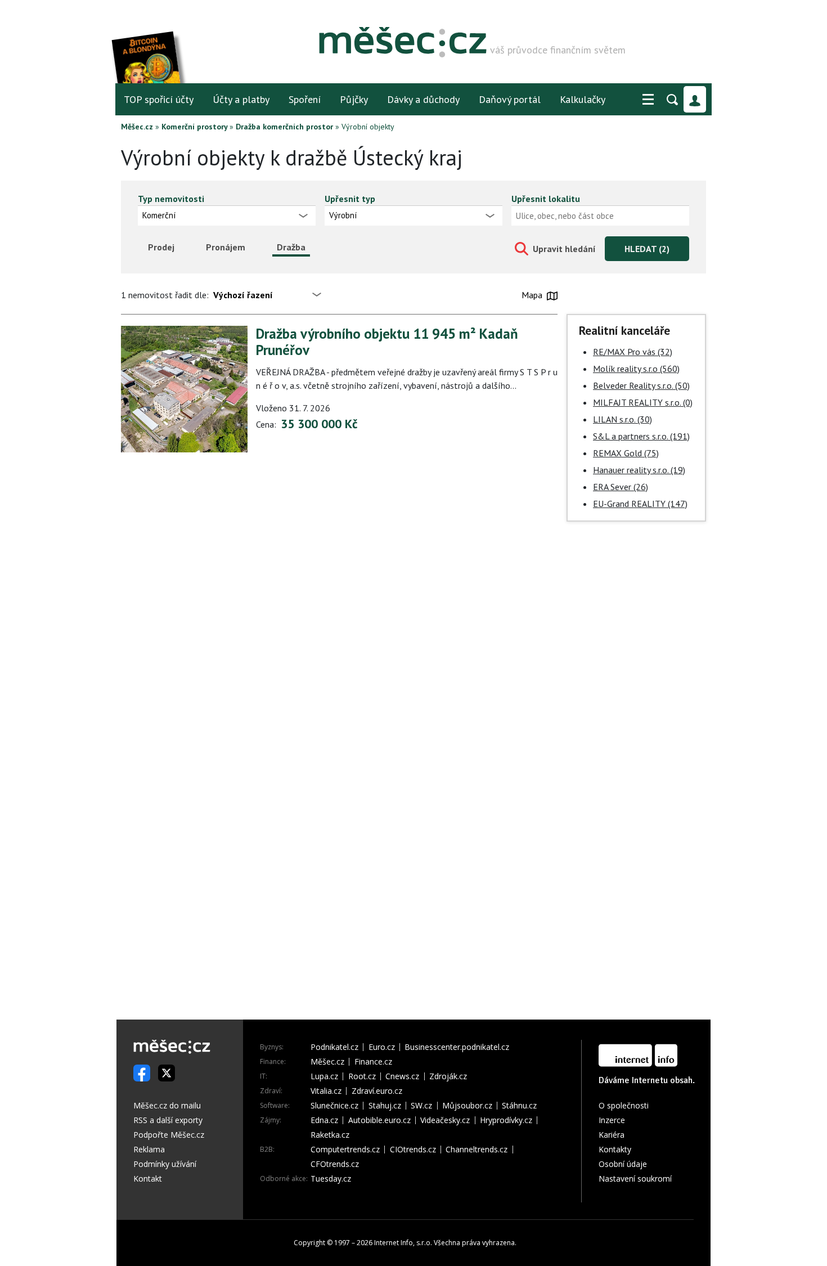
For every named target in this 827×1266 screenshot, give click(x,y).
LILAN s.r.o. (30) (622, 419)
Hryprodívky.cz (506, 1120)
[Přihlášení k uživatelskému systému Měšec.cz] (695, 99)
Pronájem (225, 247)
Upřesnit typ (350, 198)
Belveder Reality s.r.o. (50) (641, 385)
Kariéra (611, 1134)
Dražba (291, 247)
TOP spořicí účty (159, 99)
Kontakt (147, 1178)
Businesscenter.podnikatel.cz (456, 1047)
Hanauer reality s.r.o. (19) (639, 469)
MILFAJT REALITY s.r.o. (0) (643, 402)
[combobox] (600, 215)
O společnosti (624, 1105)
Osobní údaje (623, 1164)
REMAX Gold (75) (626, 453)
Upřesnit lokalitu (545, 198)
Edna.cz (324, 1120)
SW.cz (421, 1106)
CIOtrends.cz (413, 1149)
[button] (648, 99)
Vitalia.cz (326, 1091)
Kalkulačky (582, 99)
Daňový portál (510, 99)
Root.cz (362, 1076)
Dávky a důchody (423, 99)
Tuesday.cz (331, 1179)
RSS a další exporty (168, 1120)
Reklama (149, 1149)
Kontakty (615, 1149)
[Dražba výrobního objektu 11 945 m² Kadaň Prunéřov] (184, 389)
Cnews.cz (402, 1076)
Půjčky (354, 99)
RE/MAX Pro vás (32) (632, 351)
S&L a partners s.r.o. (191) (641, 436)
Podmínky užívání (164, 1164)
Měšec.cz (137, 127)
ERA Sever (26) (620, 486)
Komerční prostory (194, 127)
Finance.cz (373, 1062)
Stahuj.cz (384, 1106)
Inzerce (612, 1120)
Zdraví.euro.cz (377, 1091)
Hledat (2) (646, 248)
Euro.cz (381, 1047)
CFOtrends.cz (335, 1164)
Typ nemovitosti (171, 198)
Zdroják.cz (448, 1076)
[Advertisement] (636, 701)
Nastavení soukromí (635, 1178)
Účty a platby (241, 99)
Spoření (305, 99)
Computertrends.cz (345, 1149)
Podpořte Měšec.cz (168, 1134)
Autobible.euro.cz (379, 1120)
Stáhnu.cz (519, 1106)
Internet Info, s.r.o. (403, 1242)
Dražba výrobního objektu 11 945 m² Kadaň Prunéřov (387, 342)
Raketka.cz (330, 1135)
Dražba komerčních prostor (284, 127)
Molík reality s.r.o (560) (636, 368)
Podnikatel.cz (334, 1047)
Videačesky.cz (445, 1120)
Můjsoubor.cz (467, 1106)
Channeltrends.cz (476, 1149)
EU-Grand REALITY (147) (640, 503)
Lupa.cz (324, 1076)
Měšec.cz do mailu (167, 1105)
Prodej (161, 247)
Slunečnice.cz (334, 1106)
